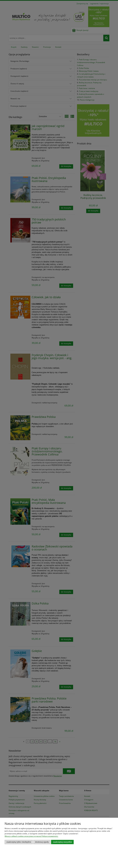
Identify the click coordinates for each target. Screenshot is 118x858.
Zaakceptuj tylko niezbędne (18, 842)
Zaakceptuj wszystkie (62, 842)
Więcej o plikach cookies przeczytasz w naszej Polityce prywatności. (31, 836)
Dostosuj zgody (42, 842)
